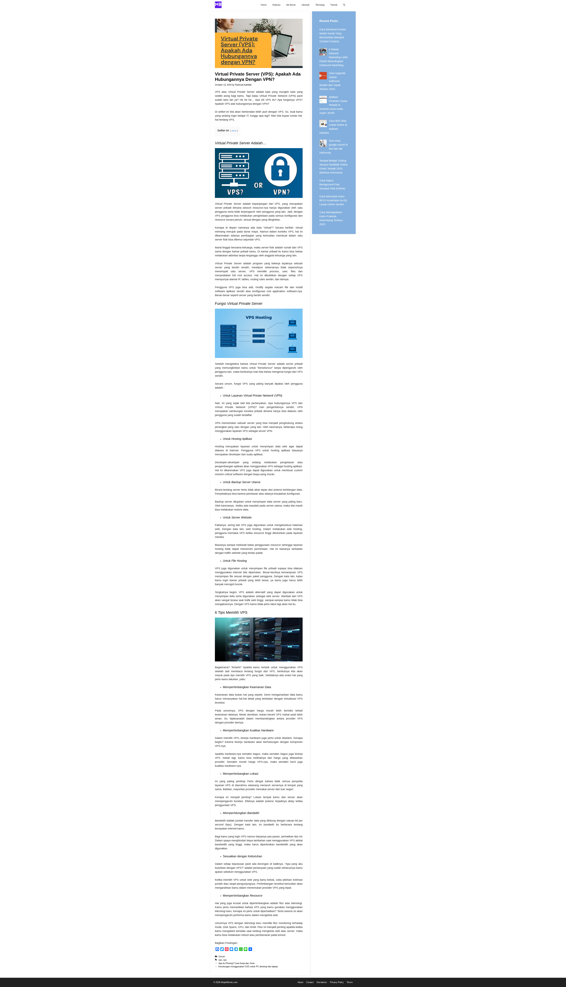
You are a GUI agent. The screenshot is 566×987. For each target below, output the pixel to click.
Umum (221, 956)
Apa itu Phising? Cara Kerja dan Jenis (236, 963)
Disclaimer (322, 982)
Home (264, 5)
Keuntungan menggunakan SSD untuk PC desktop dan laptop (248, 966)
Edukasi (276, 5)
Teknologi (319, 5)
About (300, 982)
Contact (310, 982)
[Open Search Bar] (344, 5)
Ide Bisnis (291, 5)
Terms (350, 982)
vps (225, 960)
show (234, 130)
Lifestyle (306, 5)
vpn (220, 960)
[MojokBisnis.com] (218, 5)
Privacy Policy (337, 982)
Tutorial (333, 5)
